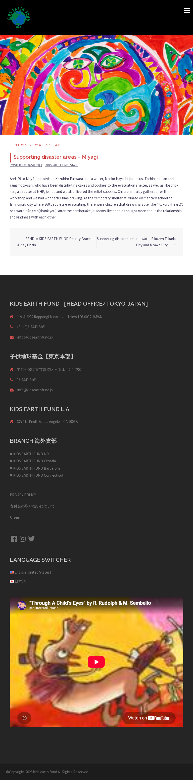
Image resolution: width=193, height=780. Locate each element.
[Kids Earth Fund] (18, 17)
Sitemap (16, 517)
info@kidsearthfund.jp (35, 337)
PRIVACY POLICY (23, 494)
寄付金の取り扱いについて (32, 506)
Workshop (48, 145)
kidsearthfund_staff (61, 165)
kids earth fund (45, 771)
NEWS (21, 145)
